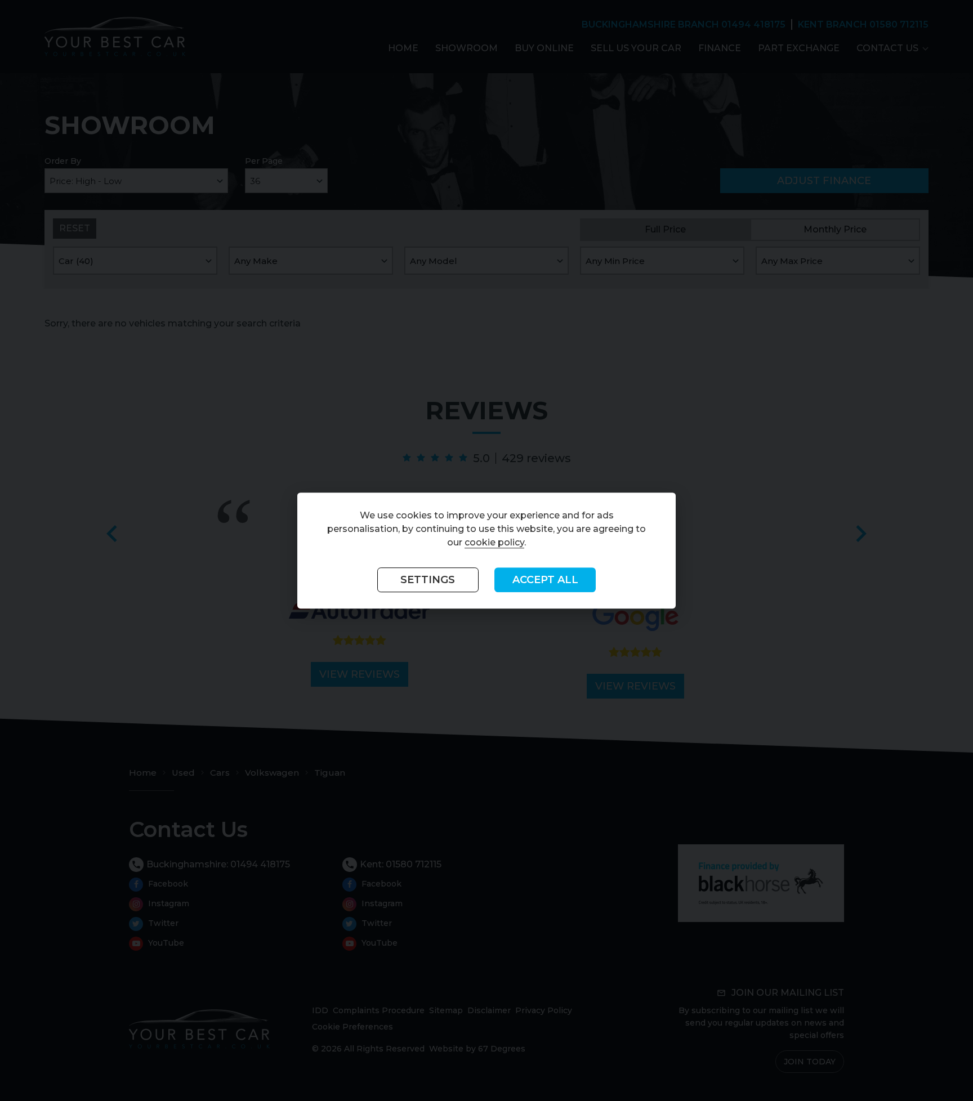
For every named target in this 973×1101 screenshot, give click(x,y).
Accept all (545, 580)
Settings (427, 580)
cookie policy (494, 542)
